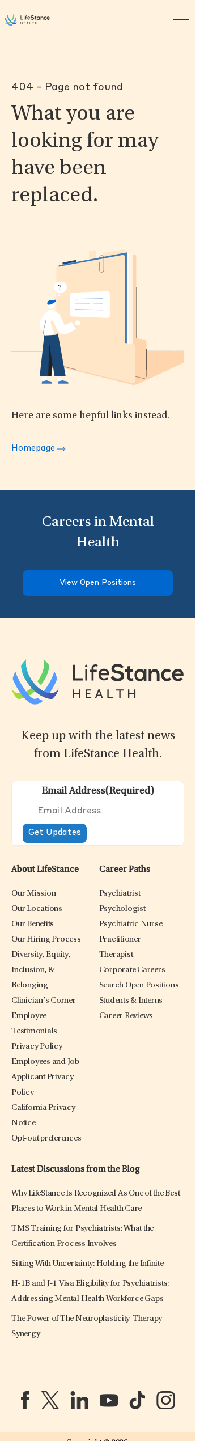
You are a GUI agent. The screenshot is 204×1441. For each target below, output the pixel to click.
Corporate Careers (132, 970)
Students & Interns (131, 1001)
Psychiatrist (120, 893)
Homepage (34, 448)
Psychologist (122, 909)
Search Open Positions (139, 985)
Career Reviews (126, 1016)
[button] (33, 893)
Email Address (98, 791)
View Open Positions (98, 583)
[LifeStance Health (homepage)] (27, 20)
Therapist (116, 955)
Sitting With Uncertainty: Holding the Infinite (87, 1264)
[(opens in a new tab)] (25, 1400)
